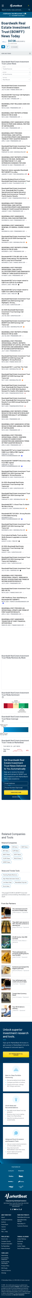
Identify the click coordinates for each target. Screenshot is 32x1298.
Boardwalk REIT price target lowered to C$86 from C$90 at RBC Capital (16, 451)
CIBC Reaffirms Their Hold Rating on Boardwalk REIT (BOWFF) (14, 598)
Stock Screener (5, 1248)
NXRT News (24, 847)
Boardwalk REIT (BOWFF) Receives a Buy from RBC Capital (16, 462)
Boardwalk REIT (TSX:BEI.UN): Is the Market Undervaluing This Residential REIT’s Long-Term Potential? (15, 258)
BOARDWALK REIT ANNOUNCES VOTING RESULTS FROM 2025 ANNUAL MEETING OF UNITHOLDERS (16, 426)
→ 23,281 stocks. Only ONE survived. (12, 13)
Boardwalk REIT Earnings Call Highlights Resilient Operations (16, 96)
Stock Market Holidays (23, 1248)
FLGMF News (6, 858)
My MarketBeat (5, 1246)
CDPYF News (17, 854)
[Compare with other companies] (7, 46)
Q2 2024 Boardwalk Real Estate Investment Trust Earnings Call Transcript (13, 548)
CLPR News (15, 850)
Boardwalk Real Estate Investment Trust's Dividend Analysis (14, 87)
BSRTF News (6, 854)
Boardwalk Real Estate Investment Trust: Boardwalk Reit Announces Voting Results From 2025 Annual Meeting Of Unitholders (16, 401)
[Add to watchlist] (3, 46)
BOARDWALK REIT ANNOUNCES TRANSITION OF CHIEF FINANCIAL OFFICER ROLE (14, 621)
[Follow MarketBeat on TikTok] (21, 1209)
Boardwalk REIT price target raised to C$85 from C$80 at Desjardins (15, 291)
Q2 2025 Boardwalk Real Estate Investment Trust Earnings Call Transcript (13, 312)
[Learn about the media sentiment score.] (3, 697)
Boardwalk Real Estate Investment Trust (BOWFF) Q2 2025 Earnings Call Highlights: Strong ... (16, 301)
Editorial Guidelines (6, 1219)
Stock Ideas (6, 886)
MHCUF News (17, 858)
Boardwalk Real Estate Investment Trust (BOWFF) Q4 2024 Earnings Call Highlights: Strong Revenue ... (16, 473)
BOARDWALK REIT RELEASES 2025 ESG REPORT (16, 105)
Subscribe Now (16, 792)
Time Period (5, 77)
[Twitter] (11, 1209)
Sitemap (3, 1273)
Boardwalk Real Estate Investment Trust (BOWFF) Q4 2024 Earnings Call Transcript (16, 495)
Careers (3, 1227)
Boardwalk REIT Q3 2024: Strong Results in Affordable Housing (16, 514)
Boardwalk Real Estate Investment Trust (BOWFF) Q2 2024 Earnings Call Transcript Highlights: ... (16, 559)
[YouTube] (15, 1209)
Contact (3, 1229)
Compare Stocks (6, 1241)
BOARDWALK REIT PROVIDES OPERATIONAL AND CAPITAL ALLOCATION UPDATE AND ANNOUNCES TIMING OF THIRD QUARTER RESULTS (16, 270)
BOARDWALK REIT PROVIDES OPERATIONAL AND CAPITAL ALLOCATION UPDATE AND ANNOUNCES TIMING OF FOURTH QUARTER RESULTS (16, 206)
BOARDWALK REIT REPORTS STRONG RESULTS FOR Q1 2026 (15, 114)
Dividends (20, 1241)
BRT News (6, 850)
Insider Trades (21, 1246)
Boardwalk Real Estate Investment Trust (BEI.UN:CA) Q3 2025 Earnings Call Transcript (16, 238)
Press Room (4, 1224)
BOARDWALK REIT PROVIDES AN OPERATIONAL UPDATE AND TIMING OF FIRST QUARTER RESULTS (15, 610)
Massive (17, 1286)
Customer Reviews (22, 1226)
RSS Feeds (4, 1268)
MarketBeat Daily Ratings (22, 1220)
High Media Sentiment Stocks (11, 878)
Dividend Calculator (6, 1243)
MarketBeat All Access (23, 1217)
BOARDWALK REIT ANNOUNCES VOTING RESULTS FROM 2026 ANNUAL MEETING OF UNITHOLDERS (16, 124)
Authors (3, 1222)
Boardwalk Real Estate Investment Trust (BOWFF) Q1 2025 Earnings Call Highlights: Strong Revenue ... (16, 358)
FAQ (2, 1231)
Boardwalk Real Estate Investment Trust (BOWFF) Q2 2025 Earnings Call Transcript (16, 323)
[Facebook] (13, 1209)
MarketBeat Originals (21, 882)
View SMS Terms (16, 796)
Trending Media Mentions (10, 875)
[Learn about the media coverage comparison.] (3, 721)
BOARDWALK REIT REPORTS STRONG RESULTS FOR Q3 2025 (15, 248)
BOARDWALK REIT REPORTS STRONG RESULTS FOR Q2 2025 (15, 333)
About (3, 1217)
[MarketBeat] (16, 5)
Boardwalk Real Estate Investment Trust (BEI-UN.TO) (16, 589)
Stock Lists (4, 1239)
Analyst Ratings (21, 1239)
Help (6, 1231)
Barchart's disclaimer (19, 1294)
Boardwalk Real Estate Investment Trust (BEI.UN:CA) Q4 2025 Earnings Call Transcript (16, 148)
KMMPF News (6, 862)
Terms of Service (6, 1270)
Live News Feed (7, 882)
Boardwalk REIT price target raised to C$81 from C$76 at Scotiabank (15, 281)
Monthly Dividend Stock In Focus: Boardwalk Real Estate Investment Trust (16, 180)
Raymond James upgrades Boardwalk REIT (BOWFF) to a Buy (15, 171)
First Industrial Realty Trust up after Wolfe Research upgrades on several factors (14, 537)
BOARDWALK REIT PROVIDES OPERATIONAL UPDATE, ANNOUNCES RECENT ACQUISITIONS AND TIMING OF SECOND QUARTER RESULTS (15, 578)
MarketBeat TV (21, 1223)
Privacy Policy (5, 1265)
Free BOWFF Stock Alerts (17, 15)
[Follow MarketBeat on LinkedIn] (17, 1209)
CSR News (15, 847)
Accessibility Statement (5, 1258)
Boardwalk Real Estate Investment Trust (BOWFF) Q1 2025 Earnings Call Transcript (16, 376)
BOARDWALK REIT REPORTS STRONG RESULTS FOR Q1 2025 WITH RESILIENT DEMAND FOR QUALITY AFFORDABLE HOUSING (15, 414)
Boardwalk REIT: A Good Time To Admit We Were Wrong (15, 505)
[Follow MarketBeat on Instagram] (19, 1209)
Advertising (4, 1255)
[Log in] (29, 5)
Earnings (19, 1243)
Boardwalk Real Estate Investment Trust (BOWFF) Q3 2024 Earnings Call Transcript (16, 526)
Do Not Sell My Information (5, 1262)
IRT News (5, 847)
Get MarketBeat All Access (16, 1054)
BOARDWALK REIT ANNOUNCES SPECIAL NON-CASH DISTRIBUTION (14, 217)
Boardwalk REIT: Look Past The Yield (14, 367)
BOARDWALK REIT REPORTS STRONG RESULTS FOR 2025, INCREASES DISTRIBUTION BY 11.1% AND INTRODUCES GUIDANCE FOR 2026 (15, 160)
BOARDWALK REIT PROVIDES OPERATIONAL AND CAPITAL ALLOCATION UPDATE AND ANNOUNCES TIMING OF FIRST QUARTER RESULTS (16, 136)
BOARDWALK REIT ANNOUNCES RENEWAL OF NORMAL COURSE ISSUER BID (15, 227)
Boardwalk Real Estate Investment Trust (16, 568)
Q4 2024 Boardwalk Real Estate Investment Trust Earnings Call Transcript (13, 484)
